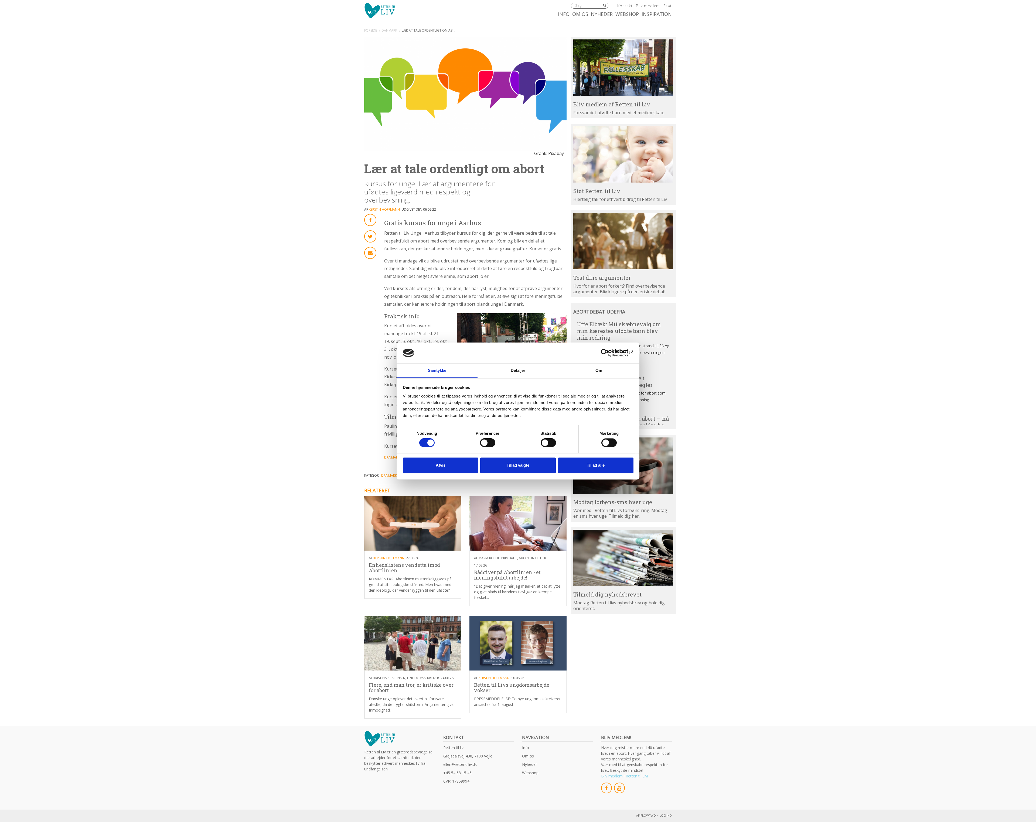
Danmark (389, 30)
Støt (667, 5)
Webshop (627, 14)
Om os (580, 14)
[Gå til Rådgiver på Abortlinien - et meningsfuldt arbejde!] (518, 523)
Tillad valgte (518, 465)
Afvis (440, 465)
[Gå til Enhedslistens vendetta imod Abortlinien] (412, 523)
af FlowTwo (646, 815)
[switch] (487, 443)
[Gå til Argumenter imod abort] (623, 241)
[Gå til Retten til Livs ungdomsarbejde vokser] (518, 643)
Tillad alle (596, 465)
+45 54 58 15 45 (457, 772)
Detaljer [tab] (518, 370)
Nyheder (602, 14)
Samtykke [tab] (437, 370)
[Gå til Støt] (623, 154)
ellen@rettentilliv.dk (460, 764)
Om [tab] (598, 370)
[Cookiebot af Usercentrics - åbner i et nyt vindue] (609, 353)
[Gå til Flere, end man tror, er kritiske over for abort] (412, 643)
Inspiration (657, 14)
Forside (370, 30)
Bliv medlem (648, 5)
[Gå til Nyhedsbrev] (623, 558)
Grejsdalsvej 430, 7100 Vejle (467, 756)
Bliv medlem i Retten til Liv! (624, 776)
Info (564, 14)
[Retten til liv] (379, 10)
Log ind (665, 815)
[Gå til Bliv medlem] (623, 67)
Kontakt (624, 5)
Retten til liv (453, 747)
